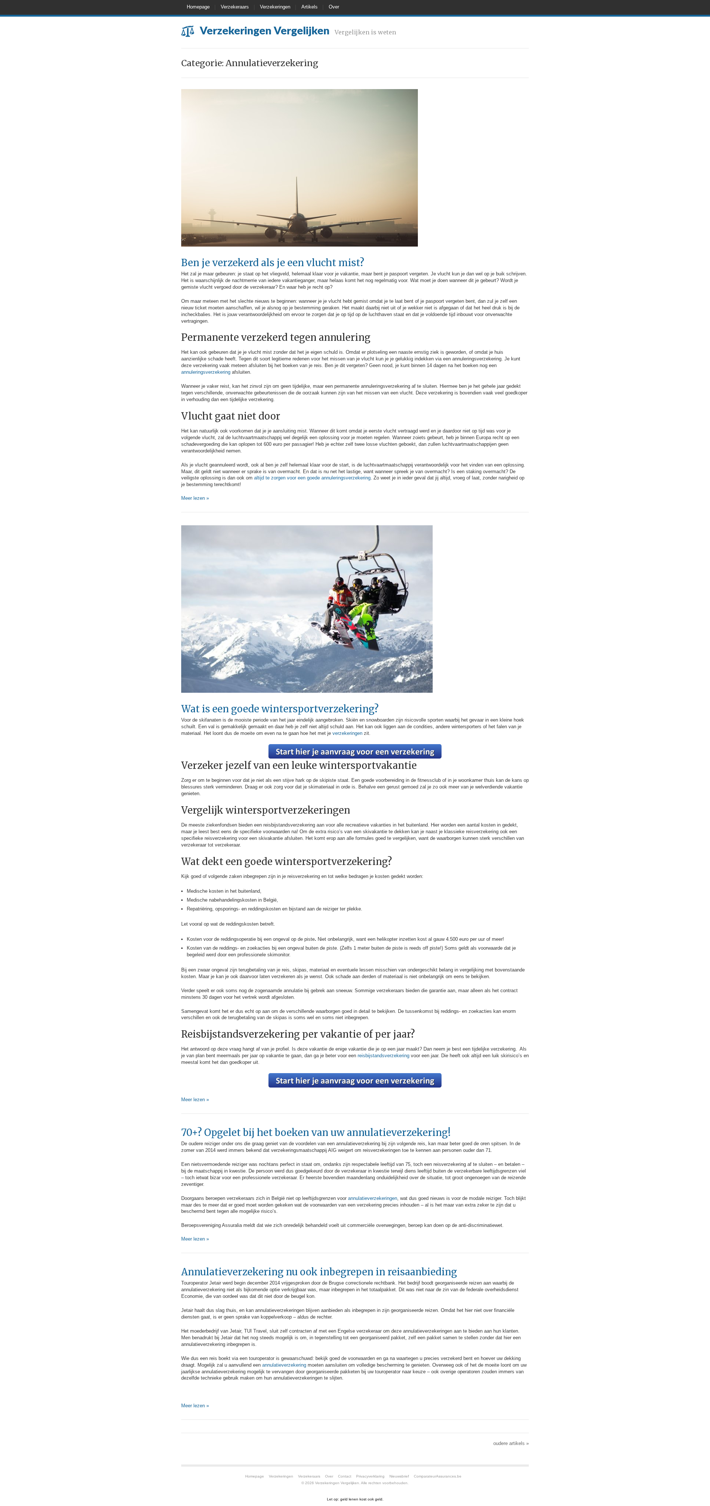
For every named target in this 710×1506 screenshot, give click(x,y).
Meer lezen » (195, 498)
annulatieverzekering (285, 1365)
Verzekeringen (275, 7)
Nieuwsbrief (399, 1476)
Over (334, 7)
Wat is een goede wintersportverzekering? (280, 709)
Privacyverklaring (370, 1476)
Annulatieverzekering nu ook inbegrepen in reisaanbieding (319, 1272)
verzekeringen (348, 733)
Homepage (198, 7)
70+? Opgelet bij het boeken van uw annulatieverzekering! (316, 1133)
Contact (344, 1476)
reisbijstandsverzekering (384, 1055)
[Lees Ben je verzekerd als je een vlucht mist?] (299, 254)
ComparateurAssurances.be (438, 1476)
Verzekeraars (235, 7)
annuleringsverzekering (205, 372)
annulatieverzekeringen (372, 1198)
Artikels (309, 7)
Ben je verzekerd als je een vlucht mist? (272, 263)
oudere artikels (511, 1443)
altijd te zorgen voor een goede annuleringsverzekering (312, 478)
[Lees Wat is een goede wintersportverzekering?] (307, 700)
